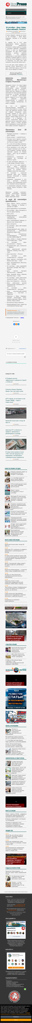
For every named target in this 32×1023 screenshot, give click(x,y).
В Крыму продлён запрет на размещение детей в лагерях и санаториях (19, 473)
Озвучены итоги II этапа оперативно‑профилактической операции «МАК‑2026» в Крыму (14, 582)
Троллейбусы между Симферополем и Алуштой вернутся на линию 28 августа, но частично (15, 588)
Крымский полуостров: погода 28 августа (14, 545)
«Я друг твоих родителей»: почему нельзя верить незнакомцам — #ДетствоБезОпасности (19, 526)
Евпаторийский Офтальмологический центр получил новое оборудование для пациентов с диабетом (14, 533)
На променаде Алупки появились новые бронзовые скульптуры (18, 877)
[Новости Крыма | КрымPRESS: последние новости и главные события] (16, 6)
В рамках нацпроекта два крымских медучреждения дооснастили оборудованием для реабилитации (15, 506)
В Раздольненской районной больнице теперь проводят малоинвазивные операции (19, 519)
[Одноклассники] (16, 324)
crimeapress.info (12, 910)
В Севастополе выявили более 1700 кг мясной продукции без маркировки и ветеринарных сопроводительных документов (16, 557)
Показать (19, 74)
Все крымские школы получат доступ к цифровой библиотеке (15, 737)
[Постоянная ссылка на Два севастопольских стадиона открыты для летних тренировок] (8, 658)
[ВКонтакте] (14, 324)
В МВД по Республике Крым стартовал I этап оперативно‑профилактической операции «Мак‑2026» (15, 662)
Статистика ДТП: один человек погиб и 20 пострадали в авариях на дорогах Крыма (13, 682)
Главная (9, 17)
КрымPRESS (15, 31)
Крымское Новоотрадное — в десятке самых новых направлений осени (16, 570)
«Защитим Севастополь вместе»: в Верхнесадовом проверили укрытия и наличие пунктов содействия (16, 751)
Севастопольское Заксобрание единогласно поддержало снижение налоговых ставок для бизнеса (15, 595)
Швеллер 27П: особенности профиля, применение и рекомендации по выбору (14, 431)
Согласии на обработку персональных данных (21, 1014)
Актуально (13, 17)
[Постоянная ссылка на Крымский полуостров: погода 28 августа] (16, 418)
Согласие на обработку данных (15, 986)
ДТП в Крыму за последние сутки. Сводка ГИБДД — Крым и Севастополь (16, 400)
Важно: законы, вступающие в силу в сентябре (17, 491)
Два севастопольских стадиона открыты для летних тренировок (18, 655)
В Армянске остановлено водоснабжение (12, 600)
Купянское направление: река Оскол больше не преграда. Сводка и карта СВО (16, 843)
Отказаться (16, 1016)
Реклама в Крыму (11, 983)
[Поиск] (25, 10)
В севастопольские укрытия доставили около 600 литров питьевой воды (17, 763)
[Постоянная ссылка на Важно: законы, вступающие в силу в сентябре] (7, 494)
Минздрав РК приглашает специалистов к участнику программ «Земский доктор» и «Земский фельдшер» (15, 499)
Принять (16, 1019)
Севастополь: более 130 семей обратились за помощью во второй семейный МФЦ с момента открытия (16, 770)
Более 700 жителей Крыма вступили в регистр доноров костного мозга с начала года (14, 745)
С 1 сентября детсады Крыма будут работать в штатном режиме (16, 741)
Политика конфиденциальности (15, 984)
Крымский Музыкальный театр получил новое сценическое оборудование (19, 649)
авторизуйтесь (22, 348)
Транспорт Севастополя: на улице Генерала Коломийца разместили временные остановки (19, 777)
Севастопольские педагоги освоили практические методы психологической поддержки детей (15, 790)
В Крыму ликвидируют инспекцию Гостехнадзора (16, 819)
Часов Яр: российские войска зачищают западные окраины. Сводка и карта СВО (14, 836)
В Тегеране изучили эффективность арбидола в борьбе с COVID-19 (16, 380)
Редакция (9, 981)
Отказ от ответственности (13, 985)
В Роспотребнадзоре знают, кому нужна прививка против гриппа (19, 485)
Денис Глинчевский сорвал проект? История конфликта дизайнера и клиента (15, 565)
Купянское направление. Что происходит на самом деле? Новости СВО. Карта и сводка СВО (14, 860)
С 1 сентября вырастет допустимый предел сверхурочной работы (17, 479)
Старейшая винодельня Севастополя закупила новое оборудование (18, 783)
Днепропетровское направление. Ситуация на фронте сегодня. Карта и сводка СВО (15, 849)
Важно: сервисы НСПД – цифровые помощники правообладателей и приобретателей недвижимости (16, 815)
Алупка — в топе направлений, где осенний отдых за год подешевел (18, 884)
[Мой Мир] (18, 324)
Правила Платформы (12, 982)
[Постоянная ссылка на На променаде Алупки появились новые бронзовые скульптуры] (8, 880)
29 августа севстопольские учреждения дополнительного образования (13, 576)
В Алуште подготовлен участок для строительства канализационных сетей (19, 513)
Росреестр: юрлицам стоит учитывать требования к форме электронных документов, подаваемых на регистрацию (14, 802)
